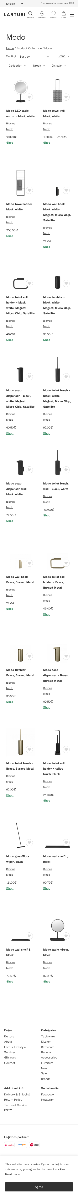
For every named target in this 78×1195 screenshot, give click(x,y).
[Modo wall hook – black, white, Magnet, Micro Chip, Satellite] (57, 183)
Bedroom (47, 1052)
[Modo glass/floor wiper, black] (20, 835)
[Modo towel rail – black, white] (57, 89)
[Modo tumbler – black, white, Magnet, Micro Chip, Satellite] (57, 276)
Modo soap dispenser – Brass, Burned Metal (55, 675)
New (44, 1068)
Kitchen (46, 1041)
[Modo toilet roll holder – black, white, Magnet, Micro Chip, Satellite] (20, 276)
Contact (9, 1063)
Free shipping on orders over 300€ (57, 3)
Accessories (49, 1057)
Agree (39, 1187)
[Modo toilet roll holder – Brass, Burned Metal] (57, 555)
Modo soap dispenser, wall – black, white (17, 489)
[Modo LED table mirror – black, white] (20, 89)
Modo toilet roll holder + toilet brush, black (54, 768)
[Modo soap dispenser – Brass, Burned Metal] (57, 648)
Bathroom (47, 1047)
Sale (44, 1073)
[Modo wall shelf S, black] (20, 928)
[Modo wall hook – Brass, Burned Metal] (20, 555)
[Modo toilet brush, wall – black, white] (57, 462)
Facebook (47, 1094)
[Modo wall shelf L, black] (57, 835)
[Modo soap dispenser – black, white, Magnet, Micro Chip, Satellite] (20, 369)
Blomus (10, 123)
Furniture (47, 1063)
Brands (46, 1079)
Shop (10, 142)
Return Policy (13, 1099)
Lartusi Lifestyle (15, 1047)
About (8, 1041)
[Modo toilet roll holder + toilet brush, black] (57, 742)
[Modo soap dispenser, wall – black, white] (20, 462)
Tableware (48, 1036)
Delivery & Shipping (17, 1094)
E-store (9, 1036)
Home (10, 48)
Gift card (10, 1057)
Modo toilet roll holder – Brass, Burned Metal (54, 582)
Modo (9, 129)
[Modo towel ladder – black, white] (20, 183)
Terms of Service (15, 1105)
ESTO (8, 1110)
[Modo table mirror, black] (57, 928)
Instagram (47, 1099)
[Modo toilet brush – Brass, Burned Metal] (20, 742)
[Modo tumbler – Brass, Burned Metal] (20, 648)
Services (10, 1052)
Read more (12, 1174)
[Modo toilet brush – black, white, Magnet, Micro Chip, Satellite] (57, 369)
